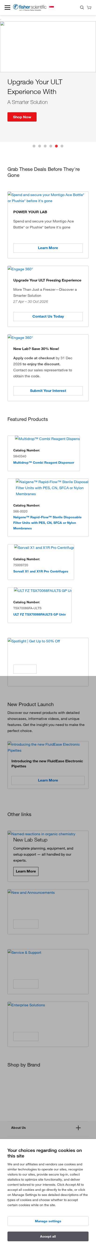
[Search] (82, 8)
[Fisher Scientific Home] (29, 10)
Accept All (48, 1236)
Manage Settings (48, 1221)
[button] (7, 7)
